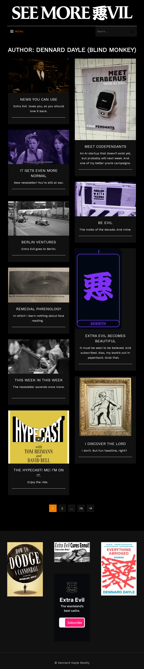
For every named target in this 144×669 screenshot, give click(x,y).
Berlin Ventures (38, 242)
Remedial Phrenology (38, 309)
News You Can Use (38, 99)
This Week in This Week (39, 380)
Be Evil (105, 222)
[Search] (132, 31)
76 (82, 508)
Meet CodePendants (105, 146)
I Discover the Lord (105, 443)
